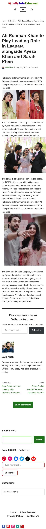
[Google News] (22, 526)
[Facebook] (16, 458)
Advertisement (28, 512)
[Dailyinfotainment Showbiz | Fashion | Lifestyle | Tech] (23, 3)
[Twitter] (22, 458)
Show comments (23, 405)
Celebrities (12, 21)
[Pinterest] (4, 458)
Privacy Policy (15, 516)
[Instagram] (10, 458)
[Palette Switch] (15, 9)
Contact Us (32, 516)
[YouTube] (33, 458)
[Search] (32, 9)
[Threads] (27, 458)
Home (4, 21)
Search (39, 440)
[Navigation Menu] (23, 9)
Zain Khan (9, 67)
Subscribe (36, 330)
